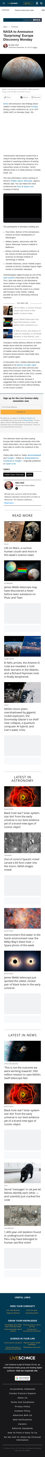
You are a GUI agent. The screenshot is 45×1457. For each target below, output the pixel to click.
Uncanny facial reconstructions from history (32, 1330)
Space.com (11, 464)
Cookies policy (22, 1411)
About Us (22, 1398)
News (35, 47)
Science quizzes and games (13, 1343)
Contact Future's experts (22, 1393)
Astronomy (14, 27)
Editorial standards (22, 1428)
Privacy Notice (28, 420)
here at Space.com (25, 186)
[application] (22, 207)
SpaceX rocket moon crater (24, 10)
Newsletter (37, 97)
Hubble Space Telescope (21, 181)
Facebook (7, 461)
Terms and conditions (22, 1402)
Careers (22, 1424)
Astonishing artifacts (31, 1313)
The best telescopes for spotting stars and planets (13, 1348)
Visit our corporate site (26, 1371)
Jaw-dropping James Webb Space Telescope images (13, 1325)
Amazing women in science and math (32, 1325)
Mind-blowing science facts (32, 1347)
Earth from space (31, 1310)
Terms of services (27, 418)
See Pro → (28, 3)
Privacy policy (22, 1406)
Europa (34, 106)
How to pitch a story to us (22, 1433)
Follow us (26, 97)
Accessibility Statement (22, 1389)
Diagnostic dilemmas (13, 1313)
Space (5, 27)
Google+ (11, 458)
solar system (8, 278)
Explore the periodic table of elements (13, 1330)
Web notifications (22, 1420)
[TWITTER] (17, 488)
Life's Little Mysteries (13, 1310)
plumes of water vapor (26, 365)
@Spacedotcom (32, 458)
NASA (6, 104)
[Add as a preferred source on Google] (22, 1378)
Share (8, 97)
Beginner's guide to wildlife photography (32, 1343)
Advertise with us (22, 1415)
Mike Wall (15, 45)
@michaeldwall (34, 455)
